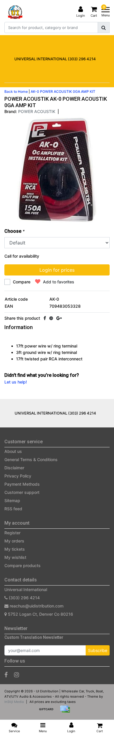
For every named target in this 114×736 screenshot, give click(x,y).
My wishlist (15, 557)
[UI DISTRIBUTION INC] (15, 12)
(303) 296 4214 (24, 597)
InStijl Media (14, 702)
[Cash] (48, 711)
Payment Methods (22, 484)
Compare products (22, 565)
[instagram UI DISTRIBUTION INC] (16, 674)
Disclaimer (14, 467)
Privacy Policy (17, 475)
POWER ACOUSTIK (36, 111)
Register (12, 532)
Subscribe (97, 650)
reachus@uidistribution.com (36, 605)
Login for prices (57, 270)
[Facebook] (45, 318)
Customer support (21, 492)
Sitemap (12, 500)
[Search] (103, 27)
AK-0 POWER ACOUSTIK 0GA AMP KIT (63, 91)
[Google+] (59, 318)
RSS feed (13, 508)
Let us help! (15, 381)
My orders (14, 540)
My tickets (14, 549)
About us (13, 451)
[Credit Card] (66, 711)
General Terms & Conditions (31, 459)
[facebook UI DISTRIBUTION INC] (6, 674)
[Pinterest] (51, 318)
